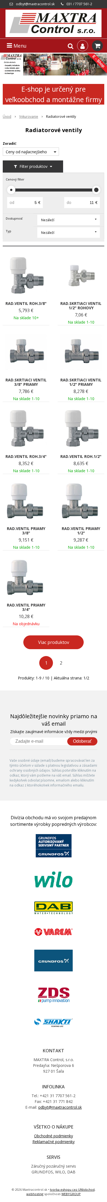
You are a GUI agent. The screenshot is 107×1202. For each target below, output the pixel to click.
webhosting (34, 1194)
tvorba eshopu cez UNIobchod (72, 1189)
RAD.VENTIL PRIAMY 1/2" (81, 530)
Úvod (7, 116)
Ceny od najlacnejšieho (26, 151)
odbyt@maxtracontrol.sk (35, 4)
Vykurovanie (28, 116)
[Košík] (97, 45)
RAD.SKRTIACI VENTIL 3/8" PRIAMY (26, 382)
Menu (19, 45)
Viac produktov (53, 642)
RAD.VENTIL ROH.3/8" (26, 303)
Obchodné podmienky (53, 1135)
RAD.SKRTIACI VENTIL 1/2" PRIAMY (81, 382)
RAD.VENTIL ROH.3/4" (26, 456)
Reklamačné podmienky (53, 1141)
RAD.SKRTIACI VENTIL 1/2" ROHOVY (81, 305)
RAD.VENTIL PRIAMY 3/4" (26, 607)
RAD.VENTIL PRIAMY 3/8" (26, 530)
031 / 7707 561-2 (79, 4)
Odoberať (82, 741)
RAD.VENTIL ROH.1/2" (81, 456)
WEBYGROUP (71, 1194)
